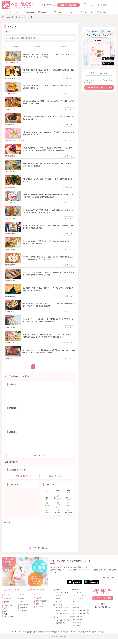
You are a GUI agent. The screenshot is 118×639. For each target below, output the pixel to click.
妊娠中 (6, 608)
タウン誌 (58, 601)
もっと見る (38, 455)
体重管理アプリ (60, 623)
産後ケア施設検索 (41, 601)
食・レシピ (19, 17)
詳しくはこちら (108, 577)
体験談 (22, 598)
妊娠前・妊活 (8, 605)
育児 (5, 614)
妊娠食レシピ (24, 607)
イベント (29, 17)
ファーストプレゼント (62, 614)
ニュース (15, 12)
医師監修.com (76, 607)
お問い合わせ (101, 632)
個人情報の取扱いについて (41, 632)
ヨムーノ (75, 604)
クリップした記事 (39, 548)
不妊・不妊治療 (9, 617)
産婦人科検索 (40, 604)
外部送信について (56, 632)
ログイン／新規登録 (68, 5)
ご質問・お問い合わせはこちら (99, 87)
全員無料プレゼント (62, 611)
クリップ (69, 62)
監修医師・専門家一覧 (37, 590)
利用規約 (93, 632)
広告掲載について (84, 632)
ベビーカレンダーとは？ (18, 632)
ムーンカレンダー (77, 593)
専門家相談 (30, 12)
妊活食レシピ (24, 610)
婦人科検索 (39, 607)
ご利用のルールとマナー (99, 73)
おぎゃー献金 (76, 622)
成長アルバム (88, 12)
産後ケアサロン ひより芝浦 (79, 613)
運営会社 (29, 632)
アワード (58, 595)
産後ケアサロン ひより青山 (79, 610)
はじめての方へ (49, 5)
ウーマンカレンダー (78, 595)
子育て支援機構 (77, 619)
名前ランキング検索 (62, 593)
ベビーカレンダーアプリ (62, 620)
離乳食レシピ (24, 604)
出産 (5, 611)
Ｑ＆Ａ (59, 12)
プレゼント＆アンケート (62, 608)
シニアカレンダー (78, 598)
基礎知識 (44, 12)
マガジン (58, 598)
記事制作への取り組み (14, 590)
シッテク (75, 601)
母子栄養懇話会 (77, 625)
